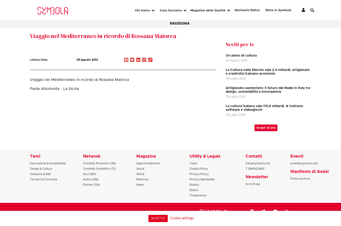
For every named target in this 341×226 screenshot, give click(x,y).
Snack (140, 168)
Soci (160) (89, 174)
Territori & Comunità (43, 179)
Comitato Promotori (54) (99, 163)
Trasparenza (198, 195)
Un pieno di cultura (241, 55)
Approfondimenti (148, 163)
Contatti (254, 156)
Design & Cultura (41, 168)
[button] (316, 10)
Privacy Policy (199, 174)
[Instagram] (144, 60)
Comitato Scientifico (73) (99, 168)
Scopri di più (266, 127)
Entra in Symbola (278, 10)
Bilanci (194, 190)
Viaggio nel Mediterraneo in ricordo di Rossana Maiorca (103, 36)
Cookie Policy (199, 168)
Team (193, 163)
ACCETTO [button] (158, 218)
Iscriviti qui (253, 184)
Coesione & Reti (40, 174)
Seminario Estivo (247, 10)
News (140, 184)
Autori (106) (90, 179)
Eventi (296, 156)
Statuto (194, 184)
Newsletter (257, 177)
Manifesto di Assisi (309, 172)
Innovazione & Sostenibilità (48, 163)
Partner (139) (91, 184)
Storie (140, 174)
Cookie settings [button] (182, 218)
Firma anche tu (300, 178)
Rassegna (180, 23)
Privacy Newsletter (202, 179)
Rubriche (142, 179)
